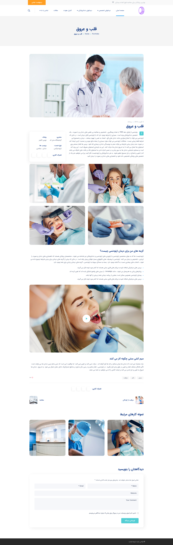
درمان (140, 378)
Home (87, 34)
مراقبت (126, 378)
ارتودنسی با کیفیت (125, 437)
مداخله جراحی (86, 437)
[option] (47, 439)
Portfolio (95, 34)
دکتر (133, 378)
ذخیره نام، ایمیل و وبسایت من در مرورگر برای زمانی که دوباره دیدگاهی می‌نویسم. (112, 513)
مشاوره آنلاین (47, 437)
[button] (37, 2)
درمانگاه (130, 122)
